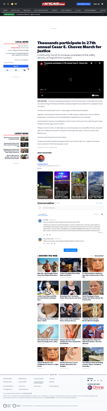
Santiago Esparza (15, 47)
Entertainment (90, 10)
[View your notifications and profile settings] (102, 214)
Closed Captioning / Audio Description (39, 382)
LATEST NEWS (21, 134)
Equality (18, 55)
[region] (70, 227)
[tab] (42, 214)
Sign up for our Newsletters (21, 59)
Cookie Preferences (23, 389)
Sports (54, 10)
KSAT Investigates (41, 10)
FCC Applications (7, 389)
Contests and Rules (38, 378)
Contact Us (52, 378)
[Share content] (7, 70)
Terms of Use (22, 386)
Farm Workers (24, 55)
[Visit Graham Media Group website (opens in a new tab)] (7, 406)
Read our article (50, 397)
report (101, 234)
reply (44, 234)
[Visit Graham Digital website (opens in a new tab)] (17, 406)
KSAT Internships (7, 381)
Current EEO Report (8, 386)
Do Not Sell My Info (54, 386)
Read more (100, 232)
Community (19, 53)
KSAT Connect (66, 10)
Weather (27, 10)
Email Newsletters (7, 378)
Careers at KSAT (22, 381)
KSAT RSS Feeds (22, 378)
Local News (21, 42)
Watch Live (15, 10)
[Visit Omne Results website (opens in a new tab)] (95, 387)
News (5, 10)
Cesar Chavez (12, 53)
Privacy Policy (37, 386)
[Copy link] (16, 70)
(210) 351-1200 (27, 393)
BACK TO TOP (53, 374)
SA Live (78, 10)
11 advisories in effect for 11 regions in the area (28, 14)
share (97, 234)
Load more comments (70, 250)
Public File (51, 381)
